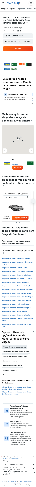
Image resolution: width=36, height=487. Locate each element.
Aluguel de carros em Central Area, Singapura (17, 271)
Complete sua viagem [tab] (10, 370)
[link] (17, 168)
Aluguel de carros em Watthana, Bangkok (16, 308)
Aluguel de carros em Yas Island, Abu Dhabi (17, 279)
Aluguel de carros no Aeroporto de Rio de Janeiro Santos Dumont (16, 393)
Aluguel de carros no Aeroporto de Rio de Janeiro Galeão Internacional (16, 388)
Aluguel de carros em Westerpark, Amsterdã (17, 289)
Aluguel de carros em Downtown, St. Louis (16, 275)
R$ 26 (22, 22)
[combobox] (14, 28)
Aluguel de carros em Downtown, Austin (16, 315)
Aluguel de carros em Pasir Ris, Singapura (16, 304)
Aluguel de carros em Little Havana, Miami (16, 293)
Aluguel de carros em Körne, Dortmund (15, 282)
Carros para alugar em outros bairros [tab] (16, 352)
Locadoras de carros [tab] (10, 361)
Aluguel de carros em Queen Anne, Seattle (16, 300)
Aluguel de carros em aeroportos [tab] (14, 347)
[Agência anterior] (5, 150)
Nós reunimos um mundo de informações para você (14, 468)
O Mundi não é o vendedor (13, 464)
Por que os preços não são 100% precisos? (15, 473)
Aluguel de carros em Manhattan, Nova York (17, 258)
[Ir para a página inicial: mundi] (13, 3)
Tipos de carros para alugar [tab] (12, 366)
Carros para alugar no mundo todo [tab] (15, 356)
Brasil (20, 481)
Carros (4, 481)
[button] (3, 3)
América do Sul (12, 481)
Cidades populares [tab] (9, 375)
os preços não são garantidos (11, 458)
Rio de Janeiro (28, 481)
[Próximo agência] (31, 150)
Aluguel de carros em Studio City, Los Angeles (17, 297)
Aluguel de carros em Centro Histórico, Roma (17, 286)
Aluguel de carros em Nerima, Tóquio (15, 268)
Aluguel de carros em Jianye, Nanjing (14, 311)
